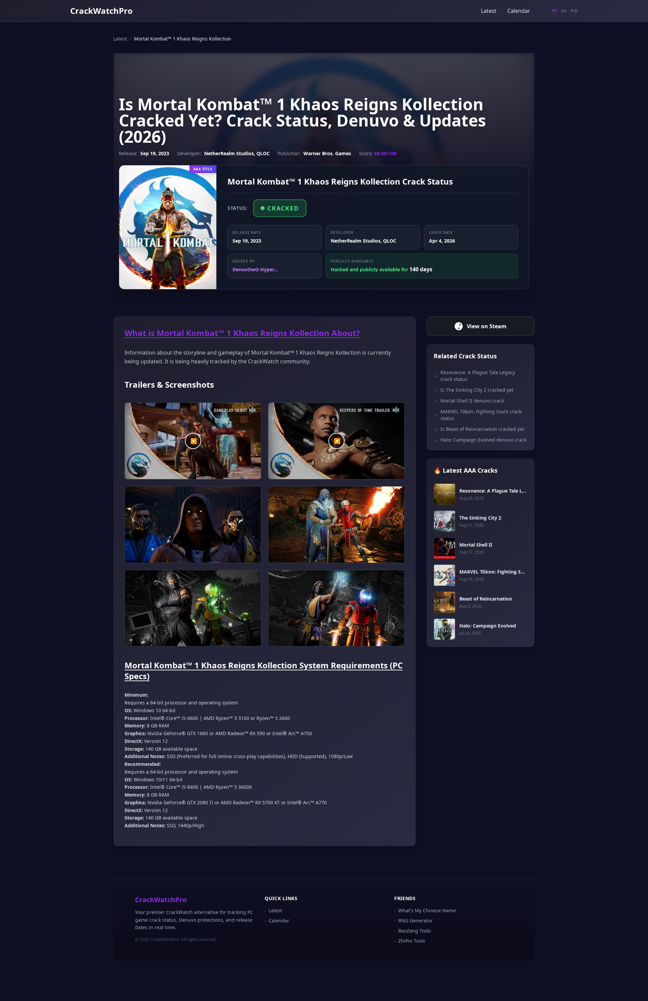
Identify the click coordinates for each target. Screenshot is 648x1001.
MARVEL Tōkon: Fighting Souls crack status (477, 414)
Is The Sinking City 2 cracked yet (473, 390)
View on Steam (487, 326)
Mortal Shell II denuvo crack (469, 400)
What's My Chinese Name (425, 910)
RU (563, 10)
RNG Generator (413, 920)
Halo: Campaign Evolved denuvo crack (480, 440)
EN (554, 10)
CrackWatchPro (101, 10)
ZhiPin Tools (409, 941)
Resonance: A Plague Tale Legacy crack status (474, 375)
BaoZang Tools (412, 930)
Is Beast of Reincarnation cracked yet (479, 429)
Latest (488, 11)
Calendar (518, 11)
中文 (574, 10)
